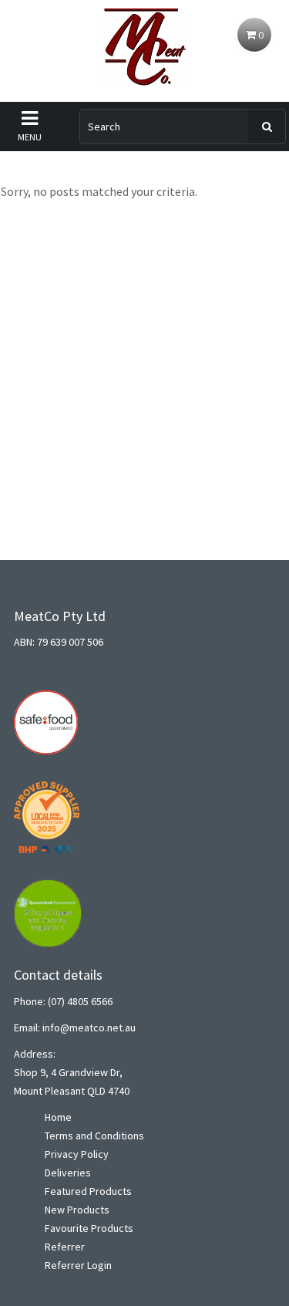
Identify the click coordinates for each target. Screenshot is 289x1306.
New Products (77, 1210)
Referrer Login (78, 1265)
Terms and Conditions (94, 1135)
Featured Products (88, 1191)
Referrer (65, 1247)
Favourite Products (89, 1228)
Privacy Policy (77, 1154)
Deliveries (68, 1172)
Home (58, 1117)
